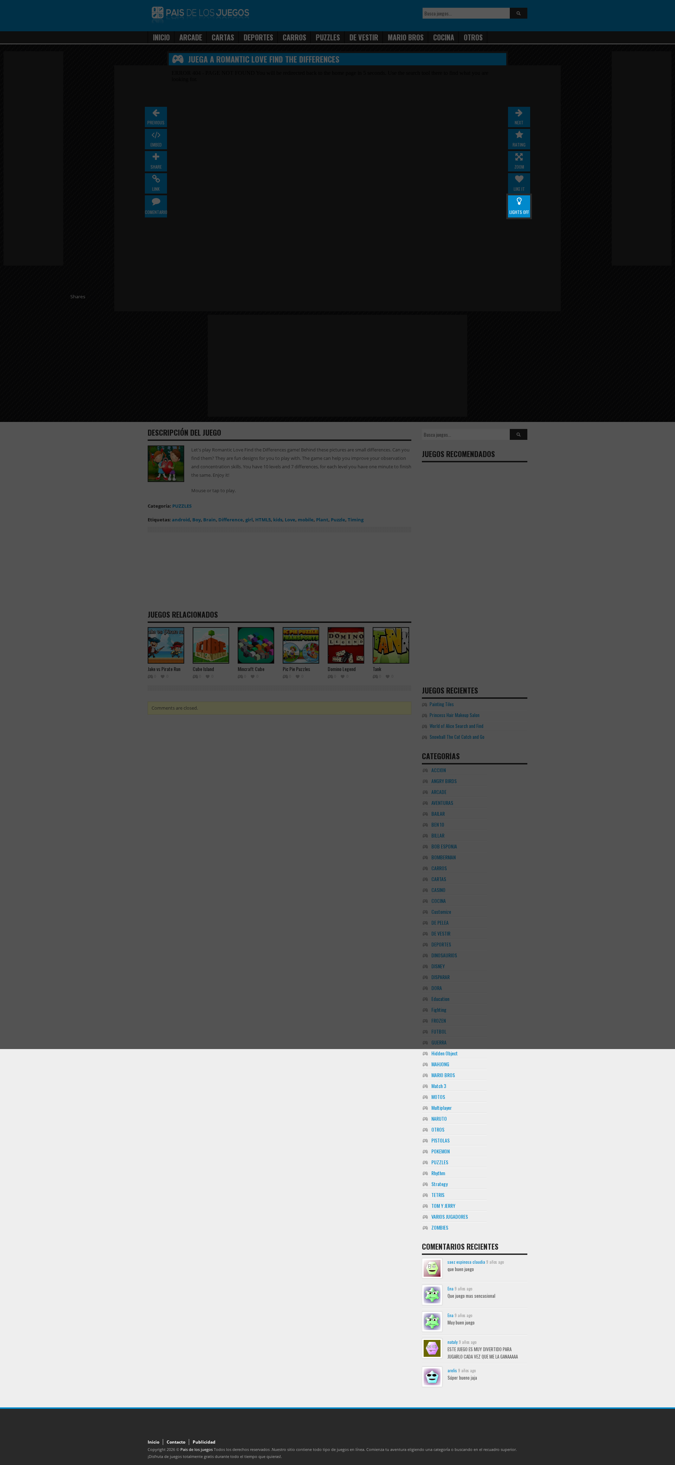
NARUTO (439, 1118)
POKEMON (440, 1151)
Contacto (176, 1442)
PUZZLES (439, 1162)
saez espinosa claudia (466, 1262)
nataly (453, 1342)
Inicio (153, 1442)
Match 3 (438, 1085)
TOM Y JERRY (443, 1205)
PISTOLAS (440, 1140)
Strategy (439, 1183)
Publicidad (204, 1442)
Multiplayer (441, 1107)
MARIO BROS (443, 1075)
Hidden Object (444, 1053)
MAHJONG (440, 1064)
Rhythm (438, 1173)
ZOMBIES (439, 1227)
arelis (452, 1370)
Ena (451, 1288)
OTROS (437, 1129)
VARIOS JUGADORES (449, 1216)
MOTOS (438, 1096)
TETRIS (437, 1194)
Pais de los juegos (196, 1449)
